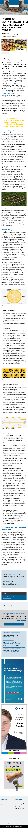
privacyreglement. (21, 620)
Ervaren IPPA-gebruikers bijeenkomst (11, 643)
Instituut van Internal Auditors (14, 6)
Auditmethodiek (20, 49)
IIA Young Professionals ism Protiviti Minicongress (11, 652)
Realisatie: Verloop (17, 826)
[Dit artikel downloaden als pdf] (25, 593)
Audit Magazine (14, 2)
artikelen (5, 53)
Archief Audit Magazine (21, 803)
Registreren (9, 624)
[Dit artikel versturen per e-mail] (22, 593)
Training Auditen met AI (8, 636)
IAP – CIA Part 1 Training (8, 640)
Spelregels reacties (19, 806)
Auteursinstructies (19, 808)
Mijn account (4, 803)
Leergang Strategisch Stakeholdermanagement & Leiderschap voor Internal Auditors (14, 647)
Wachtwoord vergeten (7, 805)
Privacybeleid (18, 805)
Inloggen (20, 624)
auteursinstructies (7, 598)
